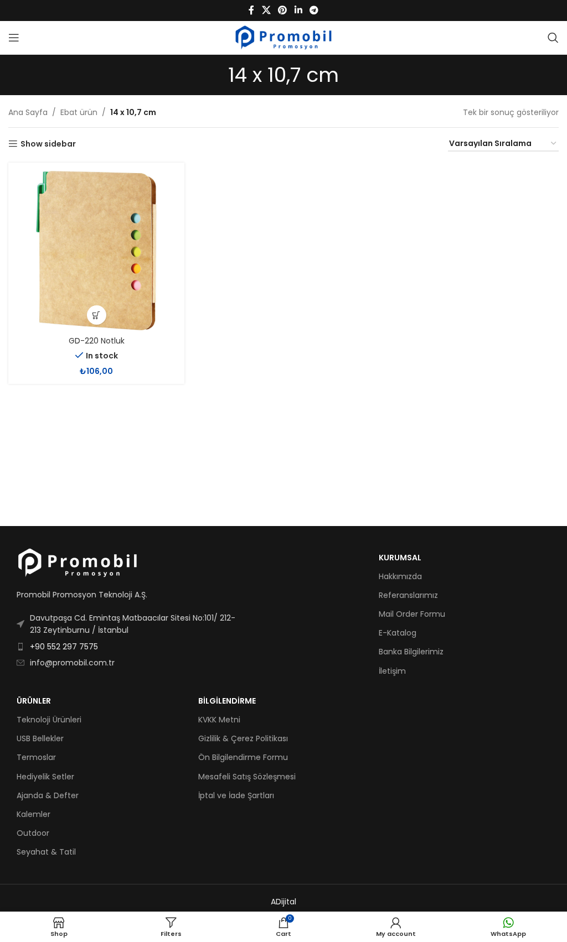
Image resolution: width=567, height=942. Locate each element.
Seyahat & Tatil (46, 851)
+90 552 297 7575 (64, 646)
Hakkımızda (400, 576)
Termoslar (36, 757)
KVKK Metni (219, 719)
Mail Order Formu (412, 614)
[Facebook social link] (251, 10)
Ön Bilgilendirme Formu (243, 757)
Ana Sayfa (28, 112)
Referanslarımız (408, 595)
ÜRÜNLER (34, 700)
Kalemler (33, 814)
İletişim (392, 670)
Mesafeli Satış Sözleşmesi (247, 776)
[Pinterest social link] (283, 10)
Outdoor (33, 833)
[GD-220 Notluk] (96, 250)
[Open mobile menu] (14, 38)
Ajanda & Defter (48, 795)
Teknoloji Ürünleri (49, 719)
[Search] (553, 38)
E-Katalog (397, 632)
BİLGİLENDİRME (227, 700)
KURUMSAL (400, 557)
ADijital (283, 901)
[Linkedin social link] (298, 10)
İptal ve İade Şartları (236, 795)
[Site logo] (283, 37)
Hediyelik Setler (45, 776)
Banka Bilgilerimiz (411, 651)
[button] (96, 315)
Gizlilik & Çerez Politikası (243, 738)
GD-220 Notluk (97, 340)
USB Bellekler (40, 738)
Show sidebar (48, 144)
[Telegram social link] (314, 10)
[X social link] (266, 10)
